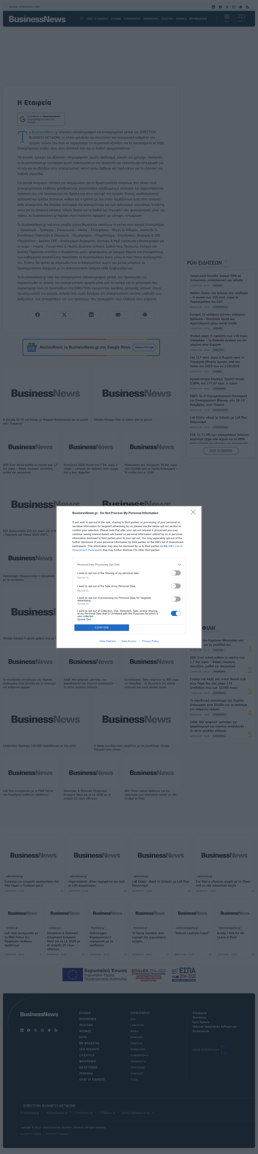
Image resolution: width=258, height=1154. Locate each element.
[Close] (194, 513)
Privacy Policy (150, 641)
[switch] (176, 572)
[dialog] (129, 577)
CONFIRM (102, 627)
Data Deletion (108, 641)
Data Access (129, 641)
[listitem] (129, 565)
